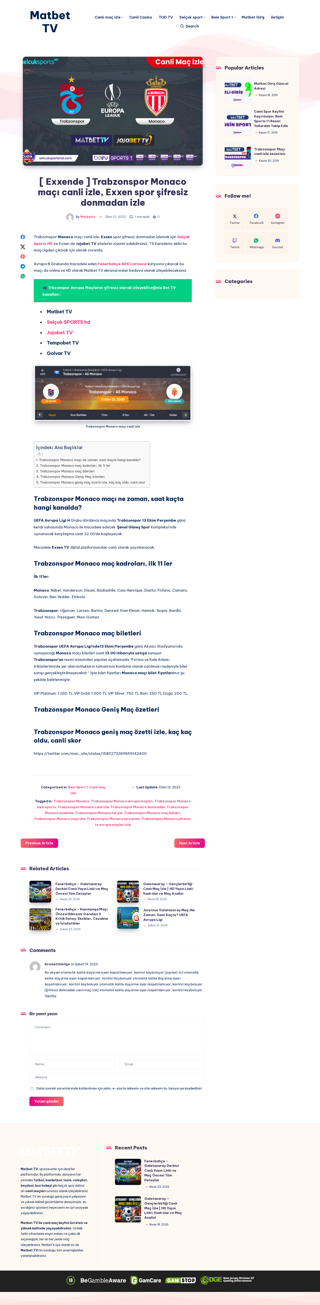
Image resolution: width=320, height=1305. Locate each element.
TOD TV (166, 17)
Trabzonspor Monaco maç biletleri (67, 471)
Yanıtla (50, 996)
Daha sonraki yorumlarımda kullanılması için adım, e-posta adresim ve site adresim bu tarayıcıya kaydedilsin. (119, 1088)
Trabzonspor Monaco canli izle (83, 807)
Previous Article (39, 843)
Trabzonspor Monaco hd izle (99, 813)
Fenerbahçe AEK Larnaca (122, 263)
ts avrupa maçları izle (113, 825)
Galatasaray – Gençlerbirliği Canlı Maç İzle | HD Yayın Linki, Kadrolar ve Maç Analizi (168, 889)
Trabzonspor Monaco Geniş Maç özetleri (72, 477)
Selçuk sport (191, 17)
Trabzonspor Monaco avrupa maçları (122, 801)
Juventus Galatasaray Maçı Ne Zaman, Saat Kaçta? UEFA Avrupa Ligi (169, 915)
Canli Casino (140, 17)
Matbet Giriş (253, 17)
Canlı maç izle (108, 17)
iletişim (277, 17)
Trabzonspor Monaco (71, 801)
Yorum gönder (46, 1101)
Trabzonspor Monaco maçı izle (59, 819)
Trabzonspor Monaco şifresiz (166, 819)
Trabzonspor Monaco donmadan (138, 807)
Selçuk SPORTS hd (68, 322)
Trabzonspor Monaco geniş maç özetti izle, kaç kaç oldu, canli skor (92, 482)
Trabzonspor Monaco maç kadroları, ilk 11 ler (75, 465)
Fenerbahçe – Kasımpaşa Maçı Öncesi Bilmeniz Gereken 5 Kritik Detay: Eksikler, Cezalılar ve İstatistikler (82, 916)
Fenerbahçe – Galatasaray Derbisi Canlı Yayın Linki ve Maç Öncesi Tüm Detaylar (82, 889)
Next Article (189, 843)
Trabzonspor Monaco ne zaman (113, 819)
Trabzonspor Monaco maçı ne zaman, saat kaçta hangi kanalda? (90, 460)
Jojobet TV (60, 332)
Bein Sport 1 (222, 17)
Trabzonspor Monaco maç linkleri (152, 813)
